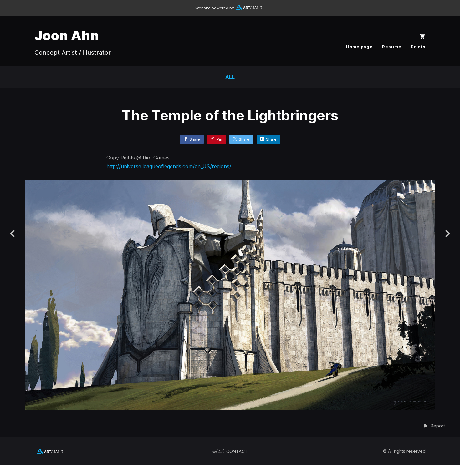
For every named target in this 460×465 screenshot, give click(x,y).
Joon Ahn (66, 35)
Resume (391, 46)
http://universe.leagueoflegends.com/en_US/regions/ (168, 166)
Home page (359, 46)
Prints (418, 46)
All (230, 77)
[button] (433, 425)
